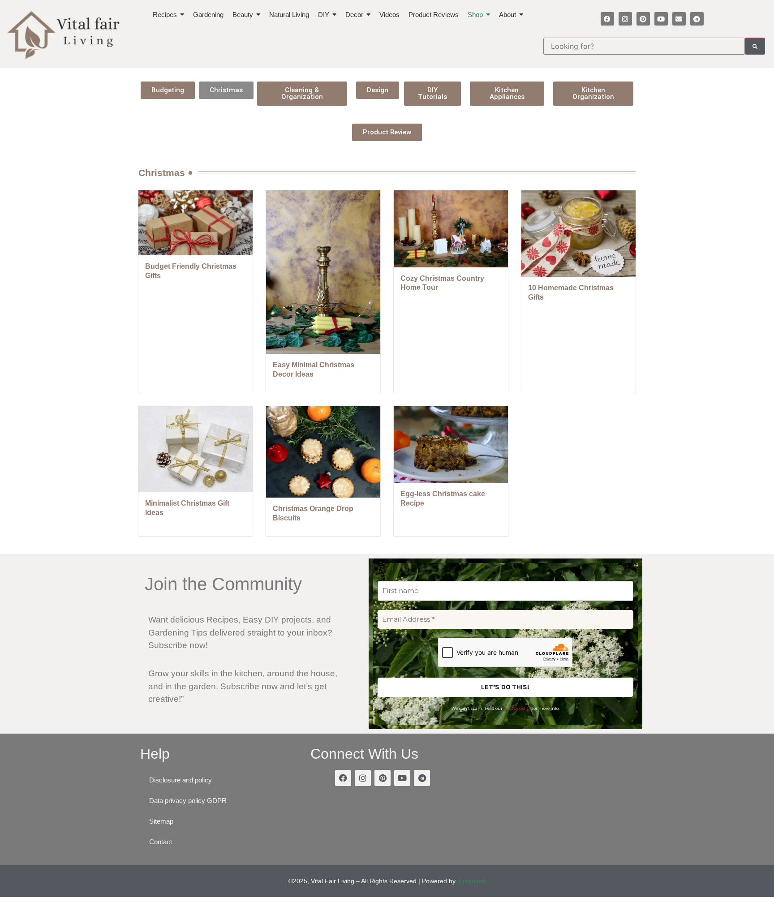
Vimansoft (471, 881)
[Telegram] (697, 19)
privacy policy (517, 708)
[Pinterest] (643, 19)
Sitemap (161, 821)
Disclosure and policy (180, 780)
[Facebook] (607, 19)
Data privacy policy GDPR (188, 800)
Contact (160, 842)
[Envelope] (679, 19)
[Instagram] (625, 19)
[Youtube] (661, 19)
